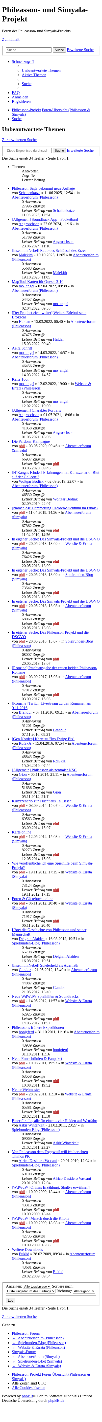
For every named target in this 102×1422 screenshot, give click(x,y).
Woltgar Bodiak (31, 481)
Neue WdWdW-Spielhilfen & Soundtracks (45, 996)
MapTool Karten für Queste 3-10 (37, 281)
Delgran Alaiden (32, 939)
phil (22, 446)
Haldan (24, 321)
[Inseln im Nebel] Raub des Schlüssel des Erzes (49, 250)
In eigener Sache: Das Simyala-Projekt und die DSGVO (56, 539)
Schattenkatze (29, 193)
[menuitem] (41, 70)
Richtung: (64, 1291)
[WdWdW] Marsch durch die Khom (40, 1218)
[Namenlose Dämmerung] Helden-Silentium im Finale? (55, 508)
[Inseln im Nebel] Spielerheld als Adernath (45, 965)
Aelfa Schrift (22, 348)
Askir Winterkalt (31, 1125)
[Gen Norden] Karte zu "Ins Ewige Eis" (43, 739)
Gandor (25, 970)
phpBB (27, 1396)
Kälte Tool (20, 379)
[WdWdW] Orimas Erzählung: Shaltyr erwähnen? (51, 1187)
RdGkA (25, 743)
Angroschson (29, 224)
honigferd (26, 1032)
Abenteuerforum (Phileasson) (35, 197)
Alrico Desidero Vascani (38, 1161)
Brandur (25, 712)
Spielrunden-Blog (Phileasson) (36, 943)
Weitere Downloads (27, 1249)
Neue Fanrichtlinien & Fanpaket (37, 1058)
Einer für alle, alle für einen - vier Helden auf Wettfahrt (54, 1121)
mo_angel (26, 286)
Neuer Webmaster (26, 1090)
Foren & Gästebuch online (32, 899)
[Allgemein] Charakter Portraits (36, 410)
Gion (23, 774)
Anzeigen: (14, 1286)
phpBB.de (56, 1400)
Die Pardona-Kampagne (31, 441)
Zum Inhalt (10, 39)
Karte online (21, 832)
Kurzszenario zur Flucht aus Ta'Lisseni (42, 801)
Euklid (24, 1254)
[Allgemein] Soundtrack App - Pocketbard (45, 219)
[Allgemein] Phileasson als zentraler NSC (44, 770)
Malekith (26, 255)
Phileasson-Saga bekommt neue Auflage (43, 188)
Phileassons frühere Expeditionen (38, 1027)
